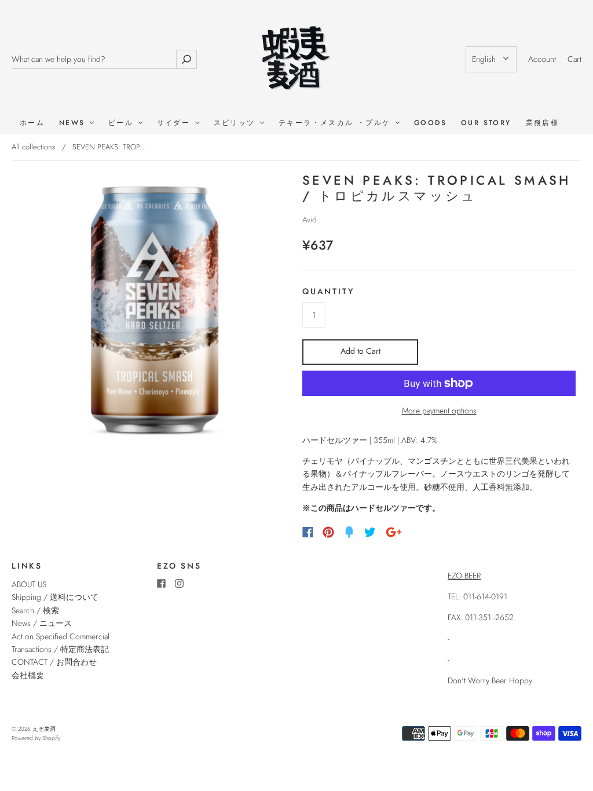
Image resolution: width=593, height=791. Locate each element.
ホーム (32, 123)
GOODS (430, 123)
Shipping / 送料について (59, 597)
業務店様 (542, 123)
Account (542, 59)
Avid (309, 219)
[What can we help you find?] (94, 59)
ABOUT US (29, 584)
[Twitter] (370, 532)
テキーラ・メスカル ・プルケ (336, 123)
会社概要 (28, 675)
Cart (574, 59)
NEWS (74, 123)
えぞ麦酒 (44, 728)
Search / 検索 (35, 610)
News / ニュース (42, 623)
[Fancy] (349, 532)
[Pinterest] (328, 532)
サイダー (175, 123)
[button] (491, 59)
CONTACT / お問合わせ (54, 662)
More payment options (439, 410)
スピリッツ (236, 123)
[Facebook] (308, 532)
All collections (33, 146)
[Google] (393, 532)
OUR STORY (486, 123)
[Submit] (186, 59)
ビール (122, 123)
